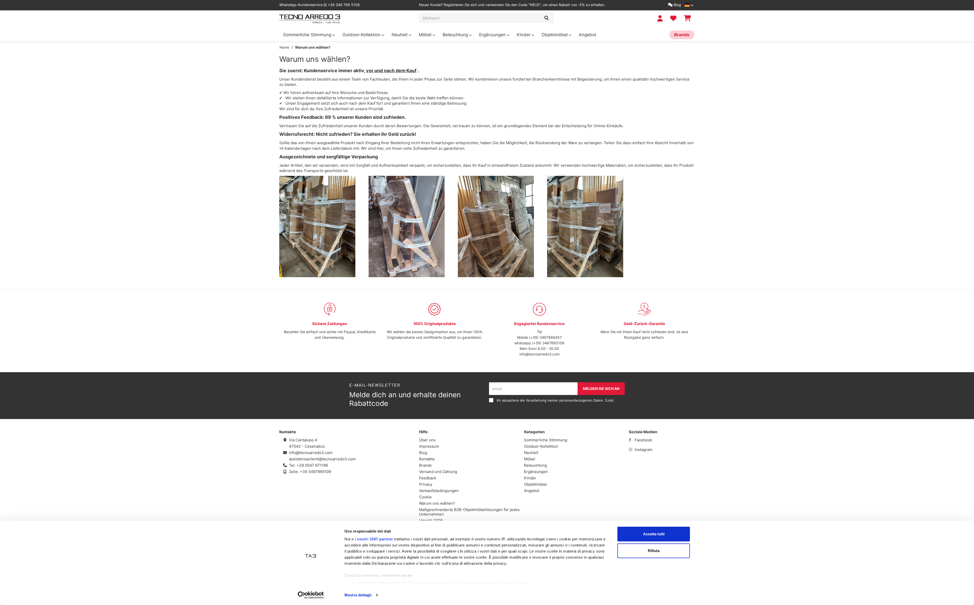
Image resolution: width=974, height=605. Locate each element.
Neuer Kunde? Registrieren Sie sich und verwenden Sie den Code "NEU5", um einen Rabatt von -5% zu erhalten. (512, 5)
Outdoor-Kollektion (362, 34)
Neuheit (400, 34)
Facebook (643, 440)
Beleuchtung (456, 34)
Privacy (425, 484)
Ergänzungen (493, 34)
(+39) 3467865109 (548, 343)
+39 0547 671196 (312, 465)
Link (609, 400)
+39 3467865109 (315, 471)
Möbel (426, 34)
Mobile (522, 337)
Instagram (643, 449)
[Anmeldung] (660, 18)
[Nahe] (546, 18)
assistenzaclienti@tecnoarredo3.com (322, 459)
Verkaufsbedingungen (439, 490)
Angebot (587, 34)
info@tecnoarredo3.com (539, 354)
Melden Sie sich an (601, 388)
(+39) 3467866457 (545, 337)
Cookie (425, 497)
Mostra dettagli (358, 595)
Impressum (429, 446)
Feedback (427, 478)
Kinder (524, 34)
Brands (681, 34)
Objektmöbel (555, 34)
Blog (677, 5)
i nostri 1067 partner (374, 539)
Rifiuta (653, 551)
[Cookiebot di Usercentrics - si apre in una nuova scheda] (311, 595)
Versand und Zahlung (438, 471)
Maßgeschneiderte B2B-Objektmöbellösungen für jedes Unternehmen (469, 512)
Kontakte (427, 459)
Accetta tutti (654, 534)
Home (284, 47)
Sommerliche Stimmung (308, 34)
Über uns (427, 440)
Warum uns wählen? (313, 47)
